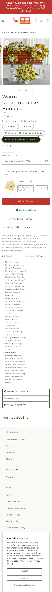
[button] (35, 20)
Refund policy (13, 521)
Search (9, 477)
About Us (10, 459)
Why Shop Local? (14, 501)
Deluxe (27, 126)
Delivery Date (9, 155)
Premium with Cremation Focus (23, 133)
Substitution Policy (15, 527)
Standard (10, 126)
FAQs (8, 495)
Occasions (11, 446)
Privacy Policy (13, 514)
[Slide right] (32, 90)
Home (5, 32)
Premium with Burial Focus (21, 139)
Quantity (6, 145)
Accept (24, 571)
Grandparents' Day (15, 439)
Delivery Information (16, 508)
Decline (24, 578)
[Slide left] (19, 90)
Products (10, 452)
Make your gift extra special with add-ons (24, 173)
